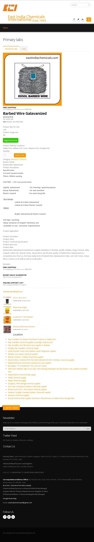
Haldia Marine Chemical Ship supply (22, 374)
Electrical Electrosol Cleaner (24, 326)
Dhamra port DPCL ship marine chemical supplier (27, 389)
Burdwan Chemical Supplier (18, 395)
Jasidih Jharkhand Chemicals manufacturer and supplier (29, 363)
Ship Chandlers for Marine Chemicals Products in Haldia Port (32, 339)
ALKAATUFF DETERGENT (23, 317)
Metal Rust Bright (20, 307)
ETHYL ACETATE (19, 298)
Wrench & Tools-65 (18, 159)
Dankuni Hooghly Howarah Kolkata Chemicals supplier (29, 392)
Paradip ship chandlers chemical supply (23, 348)
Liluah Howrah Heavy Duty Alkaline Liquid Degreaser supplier (32, 351)
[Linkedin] (82, 19)
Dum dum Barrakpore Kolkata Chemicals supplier (27, 386)
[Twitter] (78, 19)
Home (5, 28)
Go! (88, 428)
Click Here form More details (21, 485)
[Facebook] (74, 19)
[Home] (11, 8)
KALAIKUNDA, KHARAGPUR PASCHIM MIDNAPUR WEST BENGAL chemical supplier (41, 360)
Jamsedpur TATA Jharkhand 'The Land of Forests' (27, 366)
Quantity (6, 151)
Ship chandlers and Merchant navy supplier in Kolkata (29, 345)
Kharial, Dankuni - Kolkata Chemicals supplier (25, 357)
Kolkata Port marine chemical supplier (23, 354)
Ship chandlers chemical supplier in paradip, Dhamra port (30, 342)
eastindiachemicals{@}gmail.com (20, 503)
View (11, 49)
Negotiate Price (10, 140)
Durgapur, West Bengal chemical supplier (24, 383)
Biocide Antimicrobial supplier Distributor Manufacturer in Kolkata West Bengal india (41, 398)
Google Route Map (10, 498)
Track (23, 49)
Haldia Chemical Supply (17, 377)
